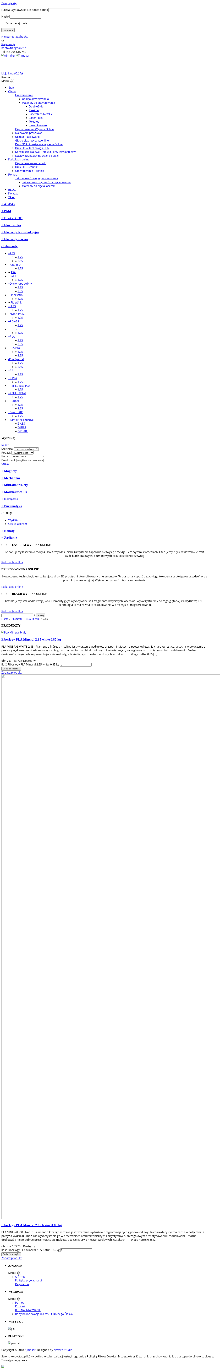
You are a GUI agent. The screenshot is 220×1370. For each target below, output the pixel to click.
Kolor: (5, 456)
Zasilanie (10, 537)
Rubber (14, 401)
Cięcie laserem (17, 524)
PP (11, 370)
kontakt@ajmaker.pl (14, 48)
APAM (6, 211)
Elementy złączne (15, 239)
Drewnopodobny (21, 283)
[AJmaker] (15, 55)
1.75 (20, 257)
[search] (17, 615)
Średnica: (7, 449)
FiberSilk (16, 302)
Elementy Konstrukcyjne (21, 232)
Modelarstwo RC (15, 492)
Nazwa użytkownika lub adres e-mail (24, 10)
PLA (12, 336)
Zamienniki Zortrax (22, 420)
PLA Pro (15, 348)
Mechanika (11, 478)
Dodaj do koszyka (11, 668)
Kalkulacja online (12, 562)
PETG (13, 329)
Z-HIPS (22, 427)
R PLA (13, 378)
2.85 (20, 261)
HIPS (13, 306)
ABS (12, 253)
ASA (13, 272)
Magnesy (10, 471)
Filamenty (10, 246)
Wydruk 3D (15, 520)
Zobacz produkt (11, 672)
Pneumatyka (12, 506)
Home (4, 618)
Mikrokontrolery (15, 485)
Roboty (9, 531)
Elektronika (12, 225)
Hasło (5, 16)
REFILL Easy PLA (20, 386)
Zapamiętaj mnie (16, 23)
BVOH (13, 276)
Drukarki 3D (13, 218)
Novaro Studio (63, 1350)
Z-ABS (21, 423)
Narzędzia (10, 499)
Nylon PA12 (17, 314)
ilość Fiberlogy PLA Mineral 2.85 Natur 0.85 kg (30, 1250)
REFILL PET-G (18, 393)
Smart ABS (16, 412)
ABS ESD (15, 265)
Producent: (8, 460)
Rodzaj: (6, 452)
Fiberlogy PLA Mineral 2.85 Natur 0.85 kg (31, 1225)
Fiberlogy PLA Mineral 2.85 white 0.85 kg (31, 639)
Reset (5, 445)
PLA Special (16, 359)
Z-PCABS (23, 431)
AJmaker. (30, 1350)
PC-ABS (14, 321)
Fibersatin (16, 295)
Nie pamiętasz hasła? (14, 37)
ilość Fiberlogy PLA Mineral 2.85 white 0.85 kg (30, 664)
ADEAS (9, 204)
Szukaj (5, 464)
